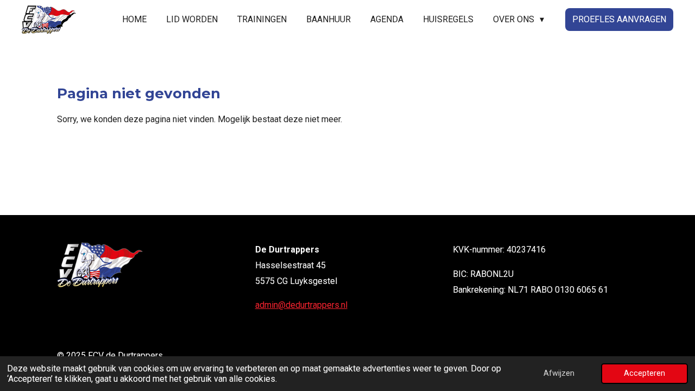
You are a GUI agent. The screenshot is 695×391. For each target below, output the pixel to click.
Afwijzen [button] (559, 373)
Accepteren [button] (644, 373)
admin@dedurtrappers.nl (301, 305)
